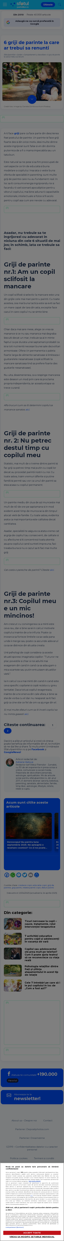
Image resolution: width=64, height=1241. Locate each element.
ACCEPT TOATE (32, 1233)
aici (32, 1195)
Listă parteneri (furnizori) (15, 1227)
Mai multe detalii (35, 1181)
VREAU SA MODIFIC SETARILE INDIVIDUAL (32, 1237)
